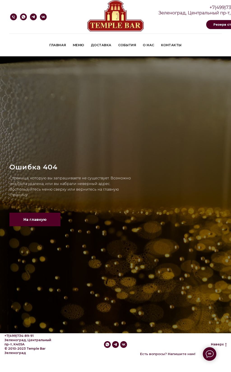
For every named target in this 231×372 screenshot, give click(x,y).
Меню (78, 45)
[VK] (43, 17)
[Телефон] (13, 17)
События (127, 45)
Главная (57, 45)
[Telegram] (33, 17)
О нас (148, 45)
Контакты (171, 45)
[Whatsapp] (23, 17)
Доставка (101, 45)
